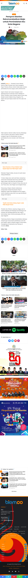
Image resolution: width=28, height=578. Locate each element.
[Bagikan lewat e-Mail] (24, 76)
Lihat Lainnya (14, 491)
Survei (3, 558)
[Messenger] (11, 76)
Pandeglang (5, 535)
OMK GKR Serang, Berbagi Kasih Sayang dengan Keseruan (21, 306)
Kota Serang (22, 531)
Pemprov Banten (14, 233)
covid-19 (23, 526)
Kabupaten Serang (6, 531)
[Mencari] (26, 3)
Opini (23, 533)
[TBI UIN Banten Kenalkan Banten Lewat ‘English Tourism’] (21, 314)
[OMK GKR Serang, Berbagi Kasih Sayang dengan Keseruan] (21, 300)
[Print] (2, 79)
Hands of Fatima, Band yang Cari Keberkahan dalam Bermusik (6, 306)
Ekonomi (4, 529)
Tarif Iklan (10, 568)
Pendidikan (13, 535)
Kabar (17, 11)
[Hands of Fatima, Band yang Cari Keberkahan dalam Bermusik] (7, 300)
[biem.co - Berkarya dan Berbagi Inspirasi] (14, 3)
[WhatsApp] (14, 76)
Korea (15, 531)
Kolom (3, 554)
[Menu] (1, 3)
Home (11, 11)
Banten (4, 526)
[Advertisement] (14, 59)
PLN (19, 535)
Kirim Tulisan (13, 566)
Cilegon (16, 526)
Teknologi (4, 550)
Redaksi (23, 566)
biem (10, 526)
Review (3, 552)
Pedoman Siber (19, 566)
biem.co (8, 83)
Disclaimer (8, 566)
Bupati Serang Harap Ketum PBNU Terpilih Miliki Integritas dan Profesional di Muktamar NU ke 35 (17, 147)
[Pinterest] (8, 76)
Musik (10, 533)
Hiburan (3, 546)
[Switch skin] (24, 3)
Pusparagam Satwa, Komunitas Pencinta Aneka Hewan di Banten (6, 321)
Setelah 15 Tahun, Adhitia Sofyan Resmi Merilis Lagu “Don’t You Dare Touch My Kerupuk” (17, 154)
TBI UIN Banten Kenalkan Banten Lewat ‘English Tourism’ (20, 321)
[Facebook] (2, 76)
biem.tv (4, 566)
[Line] (21, 76)
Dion (11, 27)
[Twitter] (5, 76)
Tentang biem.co (16, 568)
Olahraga (16, 533)
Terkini (14, 11)
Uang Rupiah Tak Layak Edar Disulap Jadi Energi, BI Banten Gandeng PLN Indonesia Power (17, 485)
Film (10, 529)
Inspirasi (3, 548)
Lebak (4, 533)
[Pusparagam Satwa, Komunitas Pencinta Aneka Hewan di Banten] (7, 314)
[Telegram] (17, 76)
